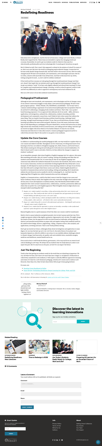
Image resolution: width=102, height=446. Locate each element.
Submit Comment (27, 407)
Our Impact (80, 430)
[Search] (10, 2)
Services (83, 2)
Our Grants (79, 426)
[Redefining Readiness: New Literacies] (15, 347)
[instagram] (92, 2)
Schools (65, 2)
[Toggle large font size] (100, 223)
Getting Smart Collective (84, 423)
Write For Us (56, 428)
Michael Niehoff (26, 9)
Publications (74, 2)
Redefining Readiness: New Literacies (13, 358)
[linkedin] (94, 2)
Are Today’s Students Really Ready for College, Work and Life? (62, 359)
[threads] (97, 2)
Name (23, 398)
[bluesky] (99, 2)
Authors (54, 430)
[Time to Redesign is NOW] (39, 347)
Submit (83, 321)
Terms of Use (56, 426)
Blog (50, 2)
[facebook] (52, 440)
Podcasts (57, 2)
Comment (24, 380)
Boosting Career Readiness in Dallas (35, 268)
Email (22, 390)
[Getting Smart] (18, 2)
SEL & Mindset (24, 17)
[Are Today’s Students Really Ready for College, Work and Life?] (62, 347)
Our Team (79, 428)
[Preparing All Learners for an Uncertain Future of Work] (86, 347)
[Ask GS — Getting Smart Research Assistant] (98, 442)
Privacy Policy (56, 423)
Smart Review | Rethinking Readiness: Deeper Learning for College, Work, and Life (49, 270)
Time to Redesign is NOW (38, 357)
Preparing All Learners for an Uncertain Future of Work (86, 359)
